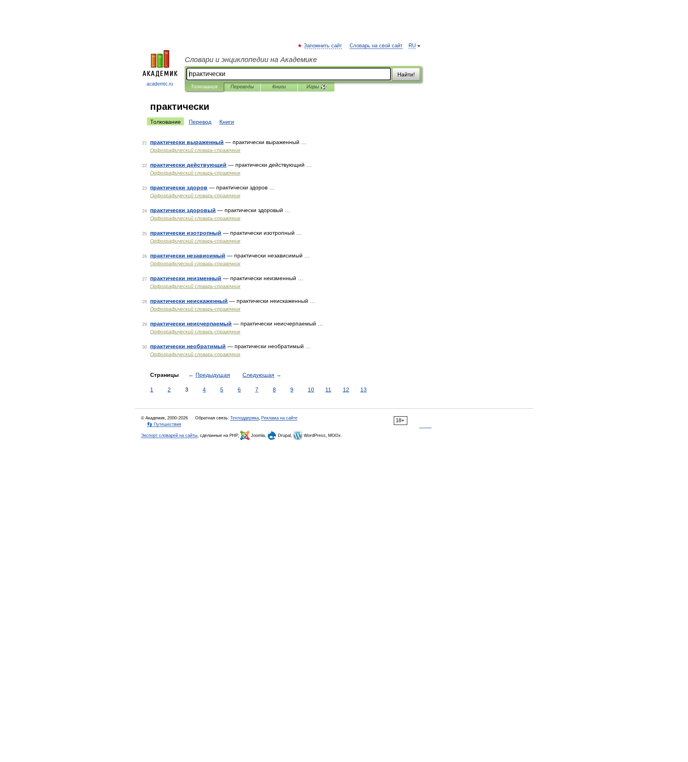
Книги (279, 87)
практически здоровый (183, 210)
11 (328, 389)
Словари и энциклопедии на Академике (251, 60)
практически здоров (178, 187)
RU (412, 46)
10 (311, 389)
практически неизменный (185, 278)
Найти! (406, 74)
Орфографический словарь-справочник (195, 150)
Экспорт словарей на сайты (169, 435)
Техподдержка (244, 417)
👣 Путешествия (164, 424)
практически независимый (187, 255)
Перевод (200, 122)
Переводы (242, 87)
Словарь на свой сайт (376, 46)
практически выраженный (187, 142)
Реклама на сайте (279, 417)
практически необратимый (188, 346)
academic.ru (160, 84)
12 (346, 389)
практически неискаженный (189, 301)
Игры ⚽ (316, 87)
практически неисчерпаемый (191, 323)
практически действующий (188, 165)
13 (363, 389)
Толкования (204, 87)
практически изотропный (185, 233)
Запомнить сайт (323, 46)
